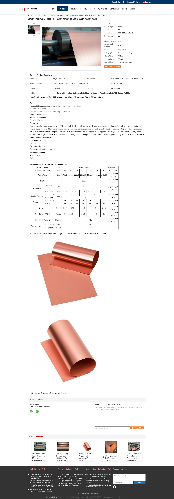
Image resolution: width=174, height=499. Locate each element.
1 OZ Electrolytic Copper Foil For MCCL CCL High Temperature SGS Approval (70, 480)
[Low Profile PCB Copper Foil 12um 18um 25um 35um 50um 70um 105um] (34, 29)
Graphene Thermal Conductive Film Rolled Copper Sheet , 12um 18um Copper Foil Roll (41, 476)
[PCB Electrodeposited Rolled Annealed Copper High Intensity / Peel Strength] (110, 447)
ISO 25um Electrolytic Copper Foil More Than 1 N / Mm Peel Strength (70, 475)
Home (53, 9)
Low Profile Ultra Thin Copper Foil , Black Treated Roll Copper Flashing (41, 490)
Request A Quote (133, 2)
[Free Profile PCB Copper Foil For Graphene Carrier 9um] (87, 447)
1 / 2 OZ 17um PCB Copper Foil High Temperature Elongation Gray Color (134, 458)
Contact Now (114, 66)
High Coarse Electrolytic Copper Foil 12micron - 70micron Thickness (69, 484)
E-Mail (79, 494)
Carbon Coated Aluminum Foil (98, 469)
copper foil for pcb (49, 393)
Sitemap (85, 494)
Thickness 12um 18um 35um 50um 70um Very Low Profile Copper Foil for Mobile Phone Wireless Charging (39, 459)
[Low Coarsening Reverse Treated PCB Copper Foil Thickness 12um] (63, 447)
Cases (132, 9)
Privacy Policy (51, 497)
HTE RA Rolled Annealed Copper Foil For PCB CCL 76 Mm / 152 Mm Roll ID (42, 486)
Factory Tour (85, 9)
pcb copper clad (38, 393)
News (124, 9)
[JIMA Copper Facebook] (114, 486)
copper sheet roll (61, 393)
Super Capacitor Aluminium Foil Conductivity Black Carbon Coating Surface (97, 480)
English (148, 2)
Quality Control (100, 9)
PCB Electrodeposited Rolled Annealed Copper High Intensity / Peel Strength (109, 459)
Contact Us (114, 9)
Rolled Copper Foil (37, 469)
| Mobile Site (93, 494)
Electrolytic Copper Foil (68, 469)
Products (63, 9)
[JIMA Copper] (35, 9)
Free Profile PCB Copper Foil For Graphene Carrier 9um (85, 457)
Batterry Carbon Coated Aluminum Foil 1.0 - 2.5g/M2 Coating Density (98, 475)
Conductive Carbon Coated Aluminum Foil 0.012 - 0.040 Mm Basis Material (98, 486)
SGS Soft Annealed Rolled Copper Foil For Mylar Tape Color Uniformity (41, 481)
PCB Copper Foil (50, 15)
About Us (73, 9)
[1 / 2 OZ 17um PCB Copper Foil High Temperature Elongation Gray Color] (134, 447)
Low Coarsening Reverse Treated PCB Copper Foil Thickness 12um (62, 457)
